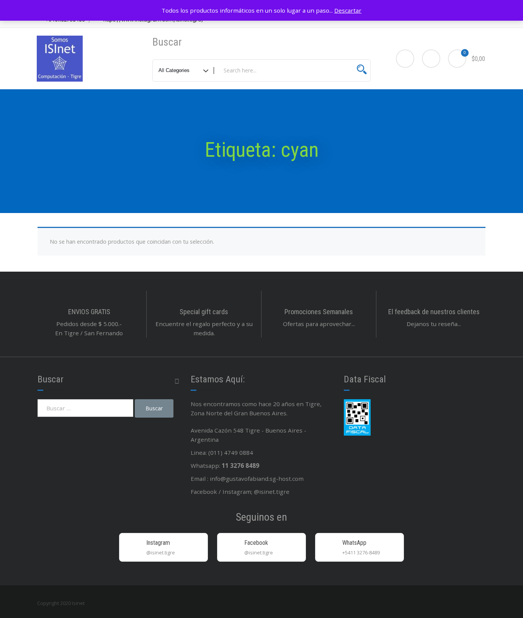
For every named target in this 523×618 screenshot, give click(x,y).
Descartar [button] (347, 10)
